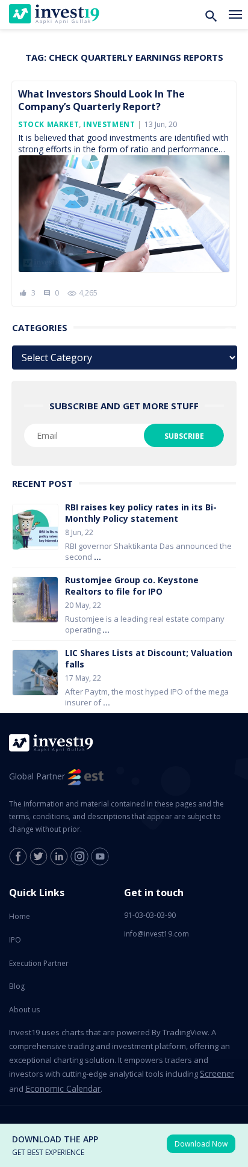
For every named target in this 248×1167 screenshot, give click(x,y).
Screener (217, 1073)
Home (19, 916)
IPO (15, 940)
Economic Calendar (63, 1088)
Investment (109, 124)
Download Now (201, 1144)
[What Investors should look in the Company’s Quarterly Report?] (124, 216)
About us (24, 1009)
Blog (17, 986)
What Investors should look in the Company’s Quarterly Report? (101, 100)
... (97, 556)
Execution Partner (39, 963)
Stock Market (48, 124)
